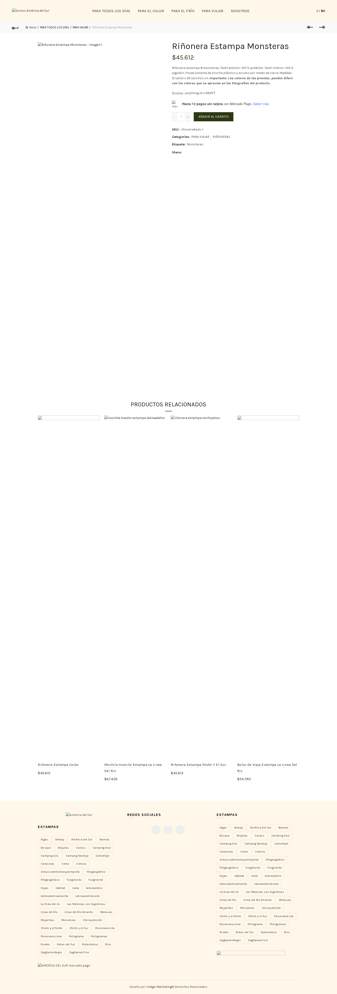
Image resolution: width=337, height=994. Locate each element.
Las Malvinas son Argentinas (86, 904)
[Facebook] (155, 829)
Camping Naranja (77, 855)
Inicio (32, 27)
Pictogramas (99, 936)
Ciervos (81, 863)
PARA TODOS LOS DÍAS (111, 11)
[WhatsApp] (180, 829)
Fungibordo (74, 879)
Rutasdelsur (90, 944)
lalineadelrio (94, 888)
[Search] (302, 11)
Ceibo (65, 863)
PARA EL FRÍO (182, 11)
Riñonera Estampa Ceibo (58, 765)
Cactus (81, 847)
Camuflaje (102, 855)
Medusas (106, 912)
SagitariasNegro (51, 952)
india (75, 888)
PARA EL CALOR (151, 11)
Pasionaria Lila (105, 928)
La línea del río (50, 904)
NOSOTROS (240, 11)
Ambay (59, 839)
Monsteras (195, 144)
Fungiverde (95, 879)
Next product (321, 27)
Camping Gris (50, 855)
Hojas (45, 888)
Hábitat (60, 888)
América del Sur (82, 839)
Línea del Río (49, 912)
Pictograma (76, 936)
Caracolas (48, 863)
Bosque (46, 847)
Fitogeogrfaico (50, 879)
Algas (44, 839)
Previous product (310, 27)
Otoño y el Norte (51, 928)
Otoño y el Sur (78, 928)
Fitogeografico (96, 871)
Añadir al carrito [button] (56, 780)
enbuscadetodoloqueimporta (60, 871)
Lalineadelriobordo (87, 896)
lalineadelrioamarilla (54, 896)
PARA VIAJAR (213, 11)
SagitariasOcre (79, 952)
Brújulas (63, 847)
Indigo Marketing (159, 987)
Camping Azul (102, 847)
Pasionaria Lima (51, 936)
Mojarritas (47, 920)
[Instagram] (168, 829)
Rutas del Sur (66, 944)
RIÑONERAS (221, 137)
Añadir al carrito (214, 117)
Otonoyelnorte (92, 920)
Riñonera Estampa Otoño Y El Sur (198, 765)
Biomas (105, 839)
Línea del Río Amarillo (79, 912)
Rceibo (45, 944)
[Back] (15, 27)
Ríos (108, 944)
